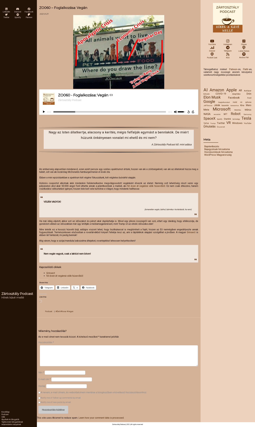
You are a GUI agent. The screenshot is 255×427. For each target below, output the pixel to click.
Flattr (245, 69)
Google (209, 101)
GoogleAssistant (224, 102)
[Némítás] (175, 111)
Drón (248, 93)
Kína (242, 105)
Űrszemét (221, 127)
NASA (206, 114)
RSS (228, 58)
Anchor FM (244, 57)
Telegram (228, 51)
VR (228, 123)
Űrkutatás (209, 126)
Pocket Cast (212, 58)
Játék (217, 105)
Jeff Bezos (207, 105)
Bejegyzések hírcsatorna (217, 149)
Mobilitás (237, 110)
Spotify (219, 119)
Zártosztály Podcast (17, 294)
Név (41, 372)
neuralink (217, 114)
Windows (237, 123)
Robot (235, 114)
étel (58, 311)
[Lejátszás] (43, 111)
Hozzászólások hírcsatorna (218, 152)
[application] (118, 112)
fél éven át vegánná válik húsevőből (146, 186)
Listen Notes (243, 51)
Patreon (233, 69)
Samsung (247, 114)
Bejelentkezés (211, 146)
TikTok (206, 123)
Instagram (228, 44)
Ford (249, 98)
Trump (212, 123)
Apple (231, 89)
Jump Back (188, 111)
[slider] (109, 112)
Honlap (42, 386)
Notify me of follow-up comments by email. (61, 398)
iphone (248, 102)
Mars (248, 105)
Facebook (234, 97)
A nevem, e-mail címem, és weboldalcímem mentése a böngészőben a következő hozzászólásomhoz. (94, 392)
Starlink (227, 119)
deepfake (236, 94)
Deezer (212, 51)
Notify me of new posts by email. (56, 402)
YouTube (212, 44)
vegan (70, 311)
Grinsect (191, 232)
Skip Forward (193, 111)
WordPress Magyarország (218, 154)
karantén (225, 105)
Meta (206, 109)
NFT (225, 114)
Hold (235, 102)
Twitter (221, 123)
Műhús (248, 109)
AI (205, 89)
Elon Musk (212, 97)
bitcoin (206, 94)
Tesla (246, 118)
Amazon (217, 90)
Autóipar (247, 91)
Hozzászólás (46, 342)
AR (240, 90)
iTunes (244, 44)
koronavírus (235, 106)
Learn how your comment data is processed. (101, 417)
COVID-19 (221, 93)
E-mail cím (44, 379)
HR (241, 102)
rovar (63, 311)
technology (236, 119)
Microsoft (222, 109)
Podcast (48, 311)
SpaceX (209, 118)
